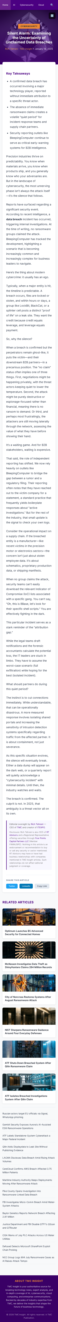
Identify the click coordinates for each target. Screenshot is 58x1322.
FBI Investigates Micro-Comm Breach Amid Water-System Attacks (28, 1204)
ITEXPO (41, 827)
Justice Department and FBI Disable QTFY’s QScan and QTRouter (28, 1226)
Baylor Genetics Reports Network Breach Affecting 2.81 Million (28, 1215)
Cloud (41, 5)
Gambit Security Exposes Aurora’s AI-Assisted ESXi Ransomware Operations (26, 1126)
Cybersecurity (26, 5)
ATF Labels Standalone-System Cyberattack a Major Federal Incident (26, 1137)
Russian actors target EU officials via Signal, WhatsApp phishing (25, 1115)
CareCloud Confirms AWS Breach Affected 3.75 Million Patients (27, 1170)
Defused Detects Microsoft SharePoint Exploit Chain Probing (26, 1248)
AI (14, 5)
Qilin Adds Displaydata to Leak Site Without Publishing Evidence (24, 1148)
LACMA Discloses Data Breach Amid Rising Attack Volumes (28, 1159)
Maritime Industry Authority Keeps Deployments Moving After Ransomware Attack (27, 1182)
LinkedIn (26, 886)
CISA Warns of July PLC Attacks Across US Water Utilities (28, 1237)
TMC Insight (26, 48)
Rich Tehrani (11, 48)
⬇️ (52, 15)
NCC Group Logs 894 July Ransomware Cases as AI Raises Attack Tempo (28, 1259)
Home (5, 5)
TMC (19, 827)
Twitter (12, 886)
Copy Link (42, 886)
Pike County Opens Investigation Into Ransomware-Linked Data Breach (21, 1193)
